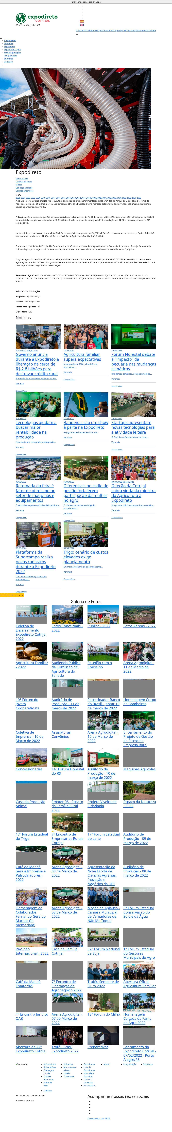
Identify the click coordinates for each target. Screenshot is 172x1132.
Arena (106, 1064)
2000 (139, 197)
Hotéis (67, 1073)
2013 (73, 197)
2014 (68, 197)
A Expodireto (82, 30)
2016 (58, 197)
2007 (103, 197)
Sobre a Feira (22, 178)
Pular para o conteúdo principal (86, 2)
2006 (108, 197)
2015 (63, 197)
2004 (118, 197)
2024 (23, 197)
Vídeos (19, 184)
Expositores (103, 30)
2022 (33, 197)
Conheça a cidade (24, 187)
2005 (113, 197)
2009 (93, 197)
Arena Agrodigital (117, 30)
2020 (38, 197)
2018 (48, 197)
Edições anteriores (24, 190)
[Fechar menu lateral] (1, 38)
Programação (131, 30)
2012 (78, 197)
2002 (129, 197)
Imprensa (143, 30)
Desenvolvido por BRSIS (99, 1118)
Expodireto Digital (12, 49)
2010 (88, 197)
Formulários (89, 1085)
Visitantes (92, 30)
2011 (83, 197)
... (16, 595)
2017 (53, 197)
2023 (28, 197)
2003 (124, 197)
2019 (43, 197)
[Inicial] (37, 18)
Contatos (152, 30)
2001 (134, 197)
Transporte (69, 1076)
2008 (98, 197)
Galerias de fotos (24, 181)
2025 (18, 197)
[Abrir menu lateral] (77, 34)
